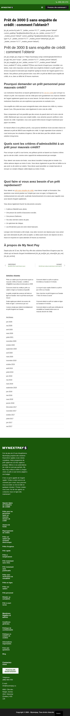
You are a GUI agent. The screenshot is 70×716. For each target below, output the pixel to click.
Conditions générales (6, 623)
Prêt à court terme (6, 604)
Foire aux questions (6, 649)
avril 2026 (9, 329)
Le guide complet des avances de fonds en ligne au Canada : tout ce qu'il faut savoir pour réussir (19, 296)
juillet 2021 (9, 337)
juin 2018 (9, 391)
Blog (4, 654)
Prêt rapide (6, 551)
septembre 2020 (11, 349)
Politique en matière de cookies (6, 636)
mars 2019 (9, 384)
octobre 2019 (10, 364)
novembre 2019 (11, 360)
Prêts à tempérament (7, 556)
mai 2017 (9, 426)
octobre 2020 (10, 345)
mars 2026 (9, 333)
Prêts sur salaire (5, 588)
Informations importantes (7, 643)
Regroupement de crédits (7, 532)
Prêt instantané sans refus (7, 562)
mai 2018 (9, 395)
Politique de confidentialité (7, 629)
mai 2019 (9, 380)
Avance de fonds (6, 526)
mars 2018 (9, 399)
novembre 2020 (11, 341)
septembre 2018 (11, 387)
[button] (42, 7)
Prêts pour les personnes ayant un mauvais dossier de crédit (7, 516)
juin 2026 (9, 322)
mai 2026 (9, 325)
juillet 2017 (9, 418)
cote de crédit (48, 93)
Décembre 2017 (11, 407)
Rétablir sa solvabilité (6, 598)
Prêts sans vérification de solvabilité (7, 576)
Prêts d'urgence (8, 546)
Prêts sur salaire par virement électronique (6, 539)
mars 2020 (9, 356)
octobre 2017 (10, 415)
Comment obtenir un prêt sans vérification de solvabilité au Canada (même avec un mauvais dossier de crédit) (49, 309)
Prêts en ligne (7, 583)
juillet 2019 (9, 372)
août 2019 (9, 368)
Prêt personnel (7, 593)
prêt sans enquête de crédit (24, 190)
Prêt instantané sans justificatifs (7, 568)
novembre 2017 (11, 411)
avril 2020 (9, 353)
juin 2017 (9, 422)
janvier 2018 (10, 403)
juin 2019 (9, 376)
